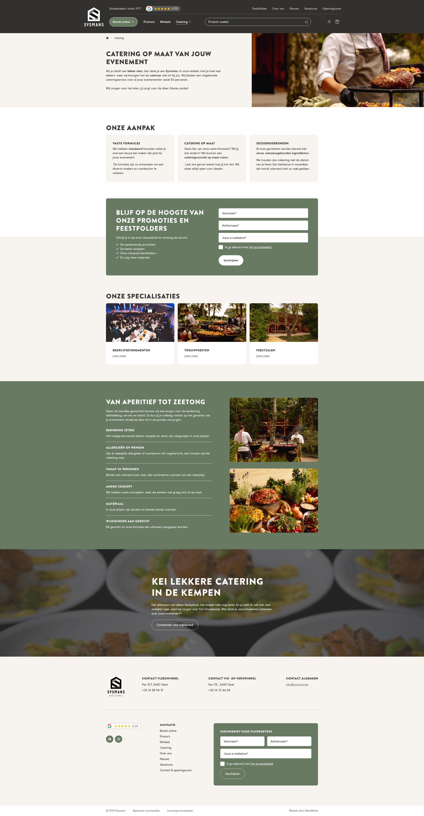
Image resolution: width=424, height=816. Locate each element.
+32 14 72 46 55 (219, 690)
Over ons (278, 8)
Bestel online (122, 22)
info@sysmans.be (297, 684)
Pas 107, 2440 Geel (155, 684)
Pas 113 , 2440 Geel (221, 684)
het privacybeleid (260, 247)
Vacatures (310, 8)
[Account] (329, 22)
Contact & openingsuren (176, 770)
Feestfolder (259, 8)
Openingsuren (331, 8)
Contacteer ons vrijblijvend (175, 625)
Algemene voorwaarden (146, 810)
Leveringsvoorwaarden (180, 810)
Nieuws (294, 8)
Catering (182, 22)
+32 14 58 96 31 (152, 690)
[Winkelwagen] (337, 22)
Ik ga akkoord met (248, 247)
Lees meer (119, 355)
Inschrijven (231, 260)
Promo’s (149, 22)
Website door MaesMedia (303, 810)
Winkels (165, 22)
